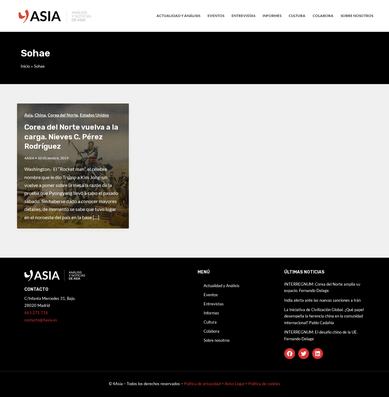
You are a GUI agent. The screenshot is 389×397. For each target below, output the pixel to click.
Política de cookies (264, 383)
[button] (289, 353)
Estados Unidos (94, 114)
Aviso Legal (235, 383)
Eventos (216, 15)
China (40, 114)
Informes (272, 15)
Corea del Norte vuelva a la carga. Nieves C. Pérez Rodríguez (71, 136)
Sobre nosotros (357, 15)
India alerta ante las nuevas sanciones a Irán (322, 300)
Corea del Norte (63, 114)
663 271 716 (36, 312)
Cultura (297, 15)
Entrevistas (243, 15)
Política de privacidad (202, 383)
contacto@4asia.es (40, 319)
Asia (28, 114)
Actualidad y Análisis (178, 15)
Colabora (323, 15)
